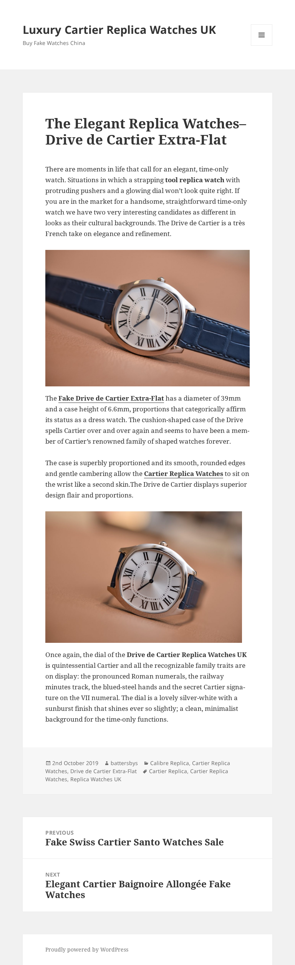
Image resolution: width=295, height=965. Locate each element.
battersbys (124, 763)
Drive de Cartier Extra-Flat (103, 771)
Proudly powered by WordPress (86, 949)
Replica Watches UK (95, 779)
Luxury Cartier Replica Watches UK (119, 29)
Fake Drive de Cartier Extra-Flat (111, 398)
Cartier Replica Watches (183, 473)
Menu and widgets (261, 45)
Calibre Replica (169, 763)
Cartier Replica (168, 771)
